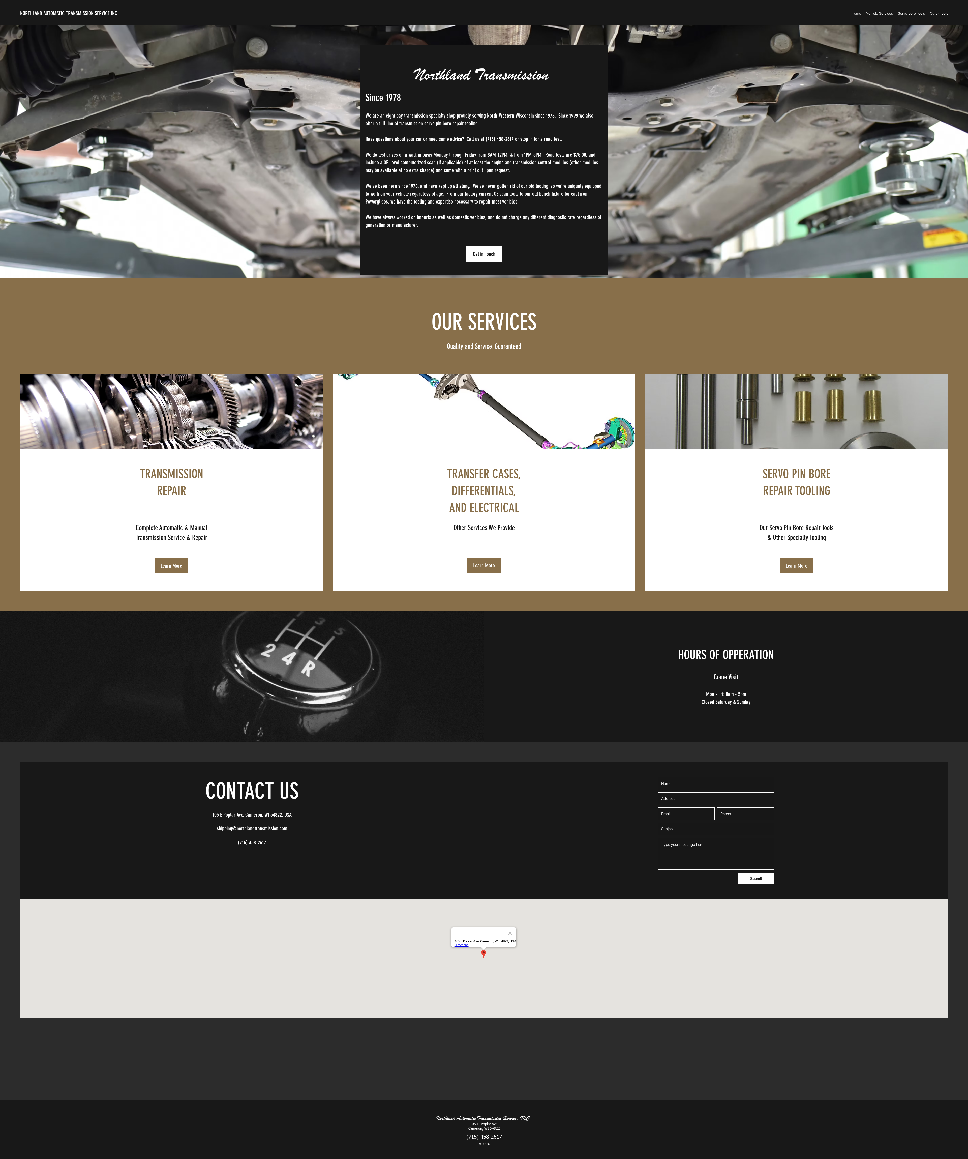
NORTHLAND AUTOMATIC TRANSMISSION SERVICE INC (68, 13)
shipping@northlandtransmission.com (252, 828)
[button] (879, 13)
